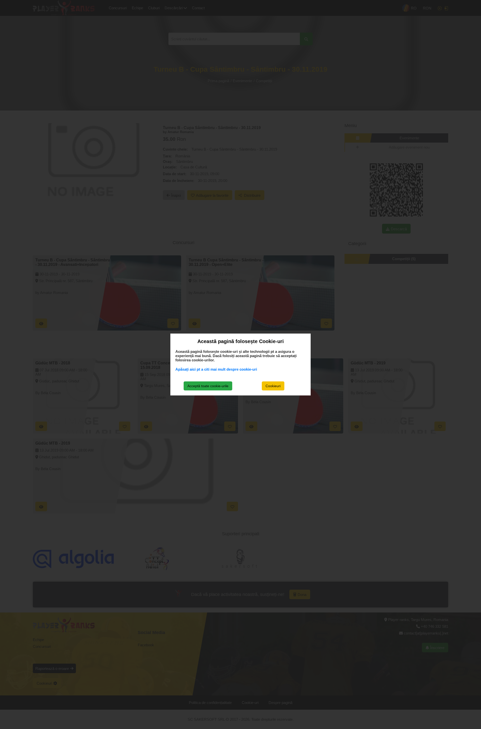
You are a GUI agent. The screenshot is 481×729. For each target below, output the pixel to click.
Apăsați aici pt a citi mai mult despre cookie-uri (216, 369)
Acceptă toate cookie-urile (207, 386)
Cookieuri (273, 386)
